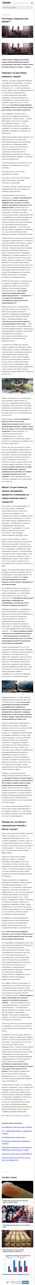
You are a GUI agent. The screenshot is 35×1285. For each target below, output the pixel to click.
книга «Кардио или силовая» (20, 1115)
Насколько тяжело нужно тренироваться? (17, 1154)
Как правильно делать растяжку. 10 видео (17, 1127)
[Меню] (32, 3)
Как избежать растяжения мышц (13, 1137)
